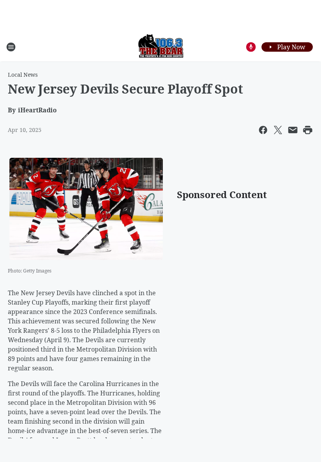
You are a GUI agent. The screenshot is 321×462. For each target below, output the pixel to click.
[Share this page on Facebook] (263, 130)
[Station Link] (160, 47)
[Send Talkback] (251, 47)
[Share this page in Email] (292, 130)
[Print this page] (307, 130)
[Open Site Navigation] (11, 47)
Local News (23, 74)
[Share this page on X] (277, 130)
